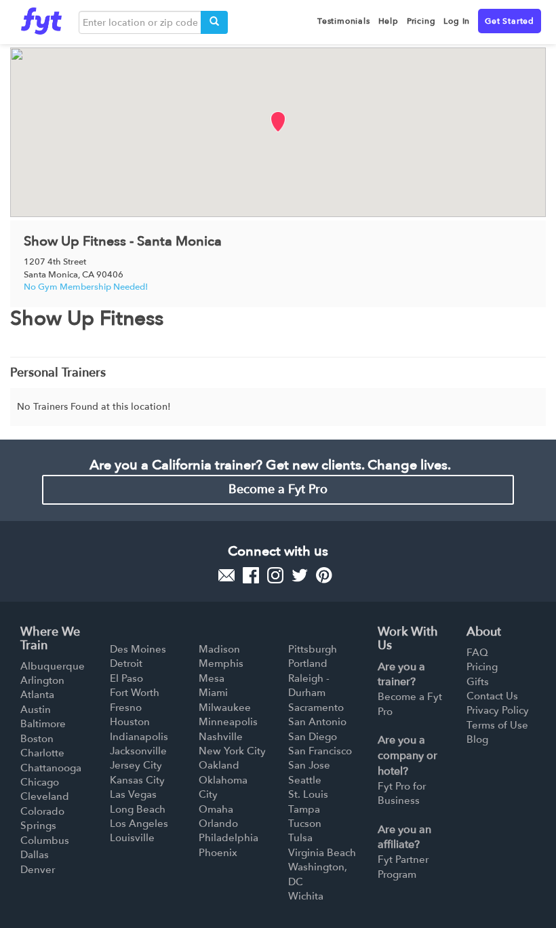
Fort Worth (134, 692)
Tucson (304, 823)
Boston (37, 739)
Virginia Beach (322, 852)
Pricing (482, 667)
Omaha (216, 809)
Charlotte (42, 753)
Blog (477, 739)
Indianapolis (139, 736)
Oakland (219, 765)
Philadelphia (228, 838)
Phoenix (218, 852)
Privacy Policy (497, 710)
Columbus (44, 840)
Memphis (221, 663)
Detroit (126, 663)
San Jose (309, 765)
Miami (213, 692)
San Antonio (317, 722)
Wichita (305, 896)
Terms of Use (497, 725)
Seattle (304, 780)
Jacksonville (138, 751)
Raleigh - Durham (309, 685)
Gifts (477, 682)
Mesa (211, 678)
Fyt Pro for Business (402, 793)
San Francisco (320, 751)
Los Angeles (139, 823)
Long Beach (137, 809)
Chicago (39, 782)
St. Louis (308, 794)
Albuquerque (52, 666)
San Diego (312, 736)
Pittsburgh (312, 649)
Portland (307, 663)
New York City (232, 751)
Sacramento (316, 707)
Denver (37, 869)
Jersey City (136, 765)
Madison (219, 649)
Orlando (218, 823)
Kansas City (137, 780)
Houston (130, 722)
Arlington (42, 680)
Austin (35, 709)
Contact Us (492, 696)
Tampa (304, 809)
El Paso (126, 678)
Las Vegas (133, 794)
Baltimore (43, 724)
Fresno (126, 707)
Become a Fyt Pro (278, 489)
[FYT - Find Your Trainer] (41, 18)
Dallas (34, 855)
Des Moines (138, 649)
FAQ (477, 652)
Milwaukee (225, 707)
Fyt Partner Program (403, 867)
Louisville (132, 838)
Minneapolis (228, 722)
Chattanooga (50, 768)
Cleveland (44, 796)
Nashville (221, 736)
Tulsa (300, 838)
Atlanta (37, 694)
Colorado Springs (42, 818)
